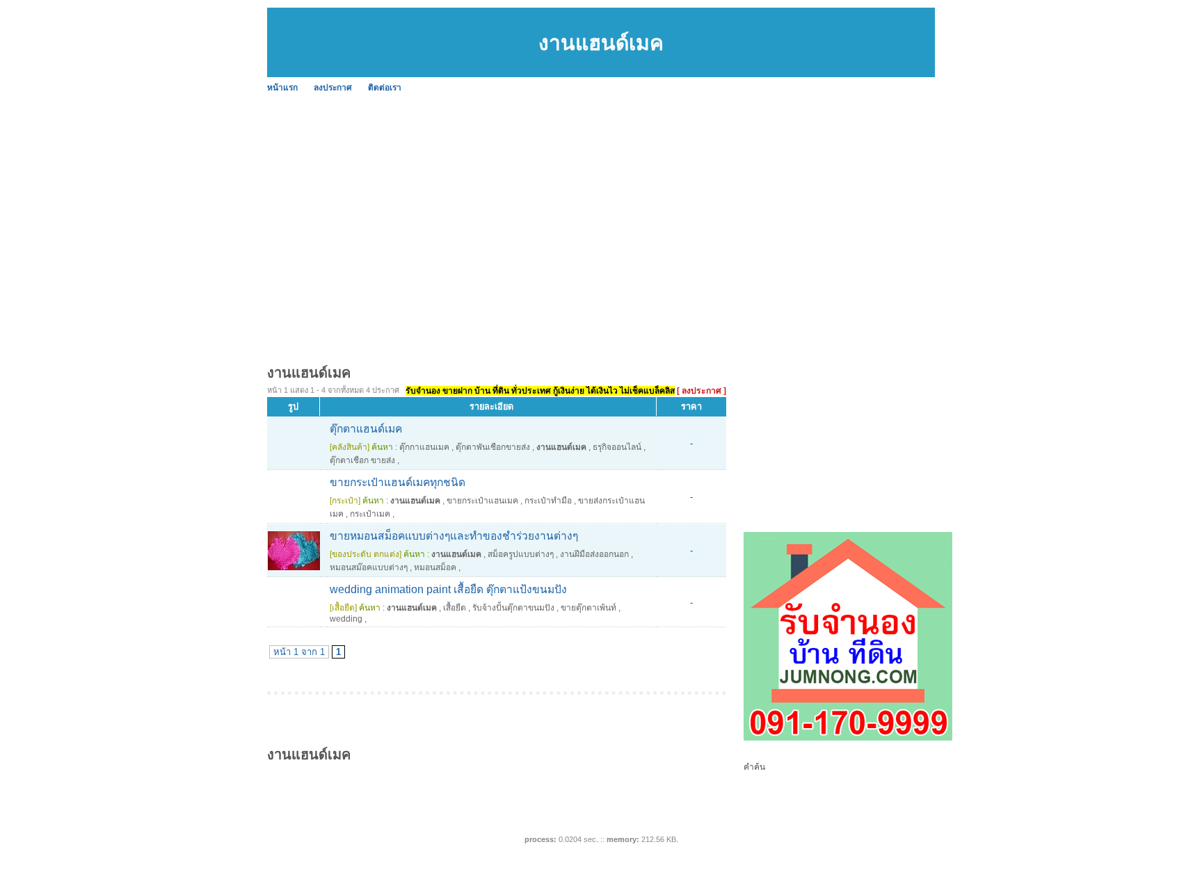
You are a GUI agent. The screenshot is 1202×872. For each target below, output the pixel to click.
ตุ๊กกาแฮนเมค (424, 447)
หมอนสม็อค (435, 567)
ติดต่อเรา (384, 87)
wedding (346, 619)
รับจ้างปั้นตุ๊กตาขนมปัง (513, 608)
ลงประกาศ (333, 87)
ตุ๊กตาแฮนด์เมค (366, 429)
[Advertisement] (601, 201)
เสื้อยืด (454, 608)
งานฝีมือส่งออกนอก (594, 554)
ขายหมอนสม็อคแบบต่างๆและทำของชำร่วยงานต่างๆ (454, 536)
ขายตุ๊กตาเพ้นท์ (588, 608)
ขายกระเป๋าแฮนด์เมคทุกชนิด (397, 482)
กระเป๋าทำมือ (548, 501)
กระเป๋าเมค (370, 514)
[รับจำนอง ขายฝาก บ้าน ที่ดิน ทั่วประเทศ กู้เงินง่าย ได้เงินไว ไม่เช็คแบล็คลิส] (848, 738)
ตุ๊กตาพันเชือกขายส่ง (493, 447)
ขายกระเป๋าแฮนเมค (482, 501)
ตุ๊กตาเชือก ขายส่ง (362, 460)
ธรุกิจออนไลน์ (617, 447)
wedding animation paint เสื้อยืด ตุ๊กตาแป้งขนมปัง (448, 589)
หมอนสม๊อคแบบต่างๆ (369, 567)
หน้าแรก (282, 87)
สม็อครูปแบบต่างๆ (521, 554)
